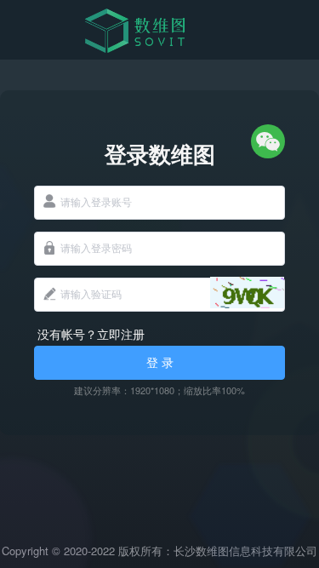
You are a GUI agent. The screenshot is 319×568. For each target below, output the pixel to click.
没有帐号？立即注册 (91, 333)
